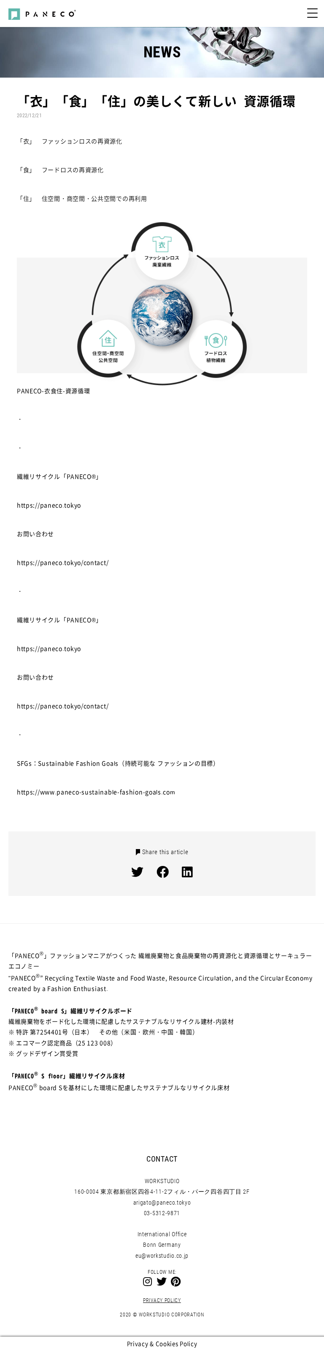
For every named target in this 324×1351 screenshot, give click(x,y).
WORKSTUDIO (162, 1181)
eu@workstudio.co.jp (162, 1255)
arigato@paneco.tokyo (162, 1202)
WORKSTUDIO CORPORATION (171, 1315)
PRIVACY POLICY (162, 1300)
